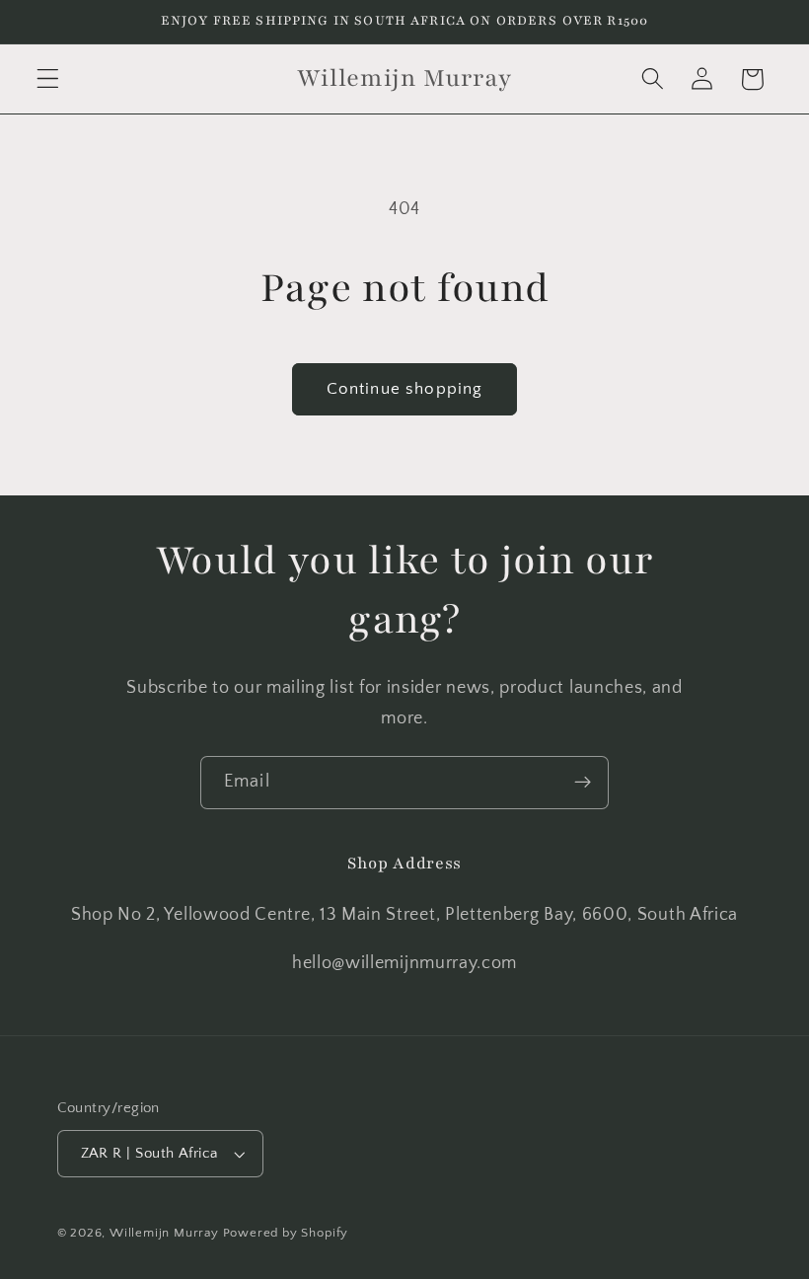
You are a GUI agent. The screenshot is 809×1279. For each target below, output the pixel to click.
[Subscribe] (582, 782)
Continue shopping (405, 388)
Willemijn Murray (166, 1233)
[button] (48, 79)
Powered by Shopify (286, 1233)
